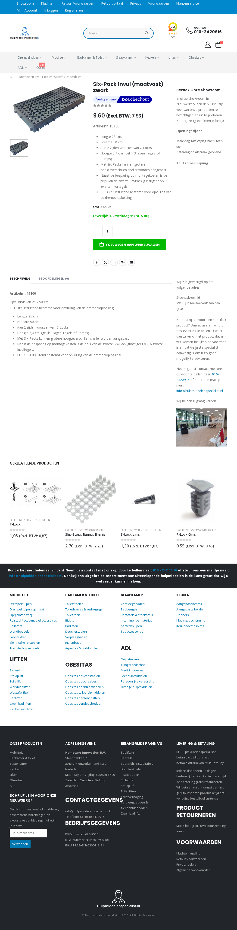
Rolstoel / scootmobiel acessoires (33, 620)
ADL (21, 67)
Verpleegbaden (76, 637)
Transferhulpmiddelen (25, 648)
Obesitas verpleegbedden (83, 703)
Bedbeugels (129, 609)
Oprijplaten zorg (21, 615)
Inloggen (51, 10)
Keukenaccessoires (190, 626)
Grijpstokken (130, 659)
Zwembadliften (20, 703)
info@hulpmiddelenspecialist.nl (199, 391)
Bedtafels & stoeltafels (137, 615)
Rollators (16, 626)
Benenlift (16, 670)
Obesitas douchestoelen (82, 676)
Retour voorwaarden (78, 3)
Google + (122, 262)
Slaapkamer (124, 57)
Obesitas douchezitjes (81, 681)
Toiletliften (72, 615)
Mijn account (27, 10)
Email (131, 262)
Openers (182, 615)
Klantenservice (187, 3)
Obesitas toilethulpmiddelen (85, 692)
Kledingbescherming (190, 620)
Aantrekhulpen (131, 626)
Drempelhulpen (28, 57)
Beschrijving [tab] (20, 278)
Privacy (135, 3)
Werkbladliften (20, 687)
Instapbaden (74, 642)
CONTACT (201, 28)
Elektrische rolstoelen (25, 642)
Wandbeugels (19, 631)
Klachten (48, 3)
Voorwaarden (158, 3)
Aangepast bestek (189, 604)
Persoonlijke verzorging (137, 681)
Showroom (25, 3)
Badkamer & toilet (22, 758)
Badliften (16, 698)
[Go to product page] (35, 494)
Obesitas (195, 57)
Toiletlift (15, 681)
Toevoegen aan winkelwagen (133, 244)
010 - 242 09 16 (165, 570)
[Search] (146, 34)
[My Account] (208, 45)
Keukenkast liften (22, 709)
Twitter (105, 262)
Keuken (150, 57)
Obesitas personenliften (82, 698)
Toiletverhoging (132, 797)
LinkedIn (114, 262)
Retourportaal (112, 3)
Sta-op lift (16, 676)
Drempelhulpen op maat (27, 609)
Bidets (69, 620)
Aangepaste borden (190, 609)
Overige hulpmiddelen (136, 687)
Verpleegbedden (133, 604)
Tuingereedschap (133, 665)
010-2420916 (208, 32)
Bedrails (127, 758)
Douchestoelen (76, 631)
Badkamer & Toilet (90, 57)
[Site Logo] (25, 33)
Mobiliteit (58, 57)
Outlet (40, 66)
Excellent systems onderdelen (30, 520)
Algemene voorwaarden (193, 870)
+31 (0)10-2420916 (92, 817)
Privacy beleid (186, 864)
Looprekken (18, 637)
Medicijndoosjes (132, 670)
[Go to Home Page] (11, 76)
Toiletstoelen (74, 604)
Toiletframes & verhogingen (84, 609)
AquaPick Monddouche (81, 648)
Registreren (74, 10)
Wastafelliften (20, 692)
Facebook (96, 262)
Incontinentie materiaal (137, 620)
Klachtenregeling (188, 853)
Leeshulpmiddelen (134, 676)
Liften (172, 57)
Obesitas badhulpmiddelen (84, 687)
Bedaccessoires (132, 631)
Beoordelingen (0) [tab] (54, 278)
